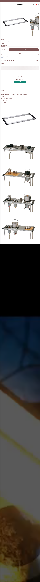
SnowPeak (2, 39)
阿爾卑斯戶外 (20, 5)
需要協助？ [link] (37, 60)
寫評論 (20, 81)
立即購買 (20, 53)
